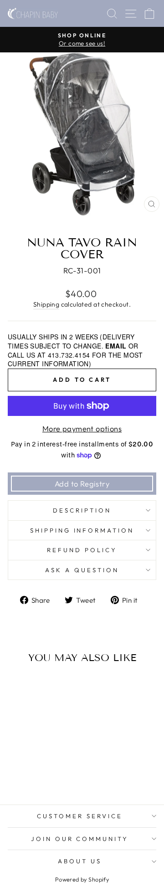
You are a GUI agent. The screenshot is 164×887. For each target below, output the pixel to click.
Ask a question (82, 570)
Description (82, 510)
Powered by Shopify (82, 879)
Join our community (80, 838)
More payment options (82, 428)
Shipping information (82, 530)
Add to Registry (82, 483)
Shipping (46, 304)
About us (80, 861)
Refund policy (82, 550)
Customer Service (80, 816)
